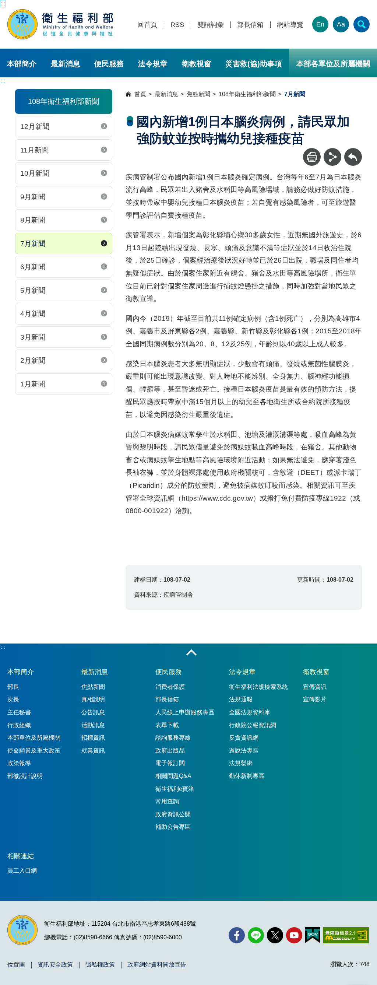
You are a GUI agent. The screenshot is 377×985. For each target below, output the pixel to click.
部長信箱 (250, 24)
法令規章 (153, 64)
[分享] (332, 157)
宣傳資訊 (315, 687)
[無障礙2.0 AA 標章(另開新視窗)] (346, 935)
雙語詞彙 (210, 24)
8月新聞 (32, 220)
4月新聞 (32, 314)
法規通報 (241, 699)
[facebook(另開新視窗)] (237, 935)
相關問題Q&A (173, 776)
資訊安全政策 (55, 965)
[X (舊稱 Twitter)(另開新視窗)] (275, 935)
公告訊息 (93, 712)
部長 (13, 687)
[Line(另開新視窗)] (256, 935)
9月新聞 (32, 197)
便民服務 (109, 64)
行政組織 (19, 725)
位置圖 (16, 965)
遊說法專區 (243, 750)
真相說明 (93, 699)
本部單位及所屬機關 (33, 738)
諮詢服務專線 (173, 738)
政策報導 (19, 763)
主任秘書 (19, 712)
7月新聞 (32, 244)
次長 (13, 699)
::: (3, 3)
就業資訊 (93, 750)
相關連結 (20, 856)
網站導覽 (290, 24)
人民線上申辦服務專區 (184, 712)
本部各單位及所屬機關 (333, 64)
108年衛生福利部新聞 (247, 94)
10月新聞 (34, 173)
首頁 (140, 94)
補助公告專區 (173, 827)
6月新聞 (32, 267)
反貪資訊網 (243, 738)
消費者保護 (170, 687)
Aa (341, 24)
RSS (177, 24)
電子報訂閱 (170, 763)
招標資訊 (93, 738)
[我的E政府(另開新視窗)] (312, 935)
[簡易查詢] (361, 24)
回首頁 (147, 24)
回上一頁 (353, 151)
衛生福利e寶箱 (174, 789)
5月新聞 (32, 290)
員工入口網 (22, 870)
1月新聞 (32, 384)
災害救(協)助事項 (253, 64)
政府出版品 (170, 750)
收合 (191, 653)
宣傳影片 (315, 699)
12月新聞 (34, 126)
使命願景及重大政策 (33, 750)
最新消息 (65, 64)
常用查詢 (167, 801)
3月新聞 (32, 337)
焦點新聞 (198, 94)
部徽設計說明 (25, 776)
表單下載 (167, 725)
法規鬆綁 (241, 763)
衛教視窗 (196, 64)
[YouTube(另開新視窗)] (294, 935)
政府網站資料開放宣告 (156, 965)
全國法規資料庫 (249, 712)
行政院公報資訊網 (252, 725)
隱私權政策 (100, 965)
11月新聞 (34, 150)
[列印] (312, 157)
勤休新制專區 (246, 776)
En (320, 24)
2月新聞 (32, 360)
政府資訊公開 (173, 814)
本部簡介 (21, 64)
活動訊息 (93, 725)
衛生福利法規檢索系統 (258, 687)
